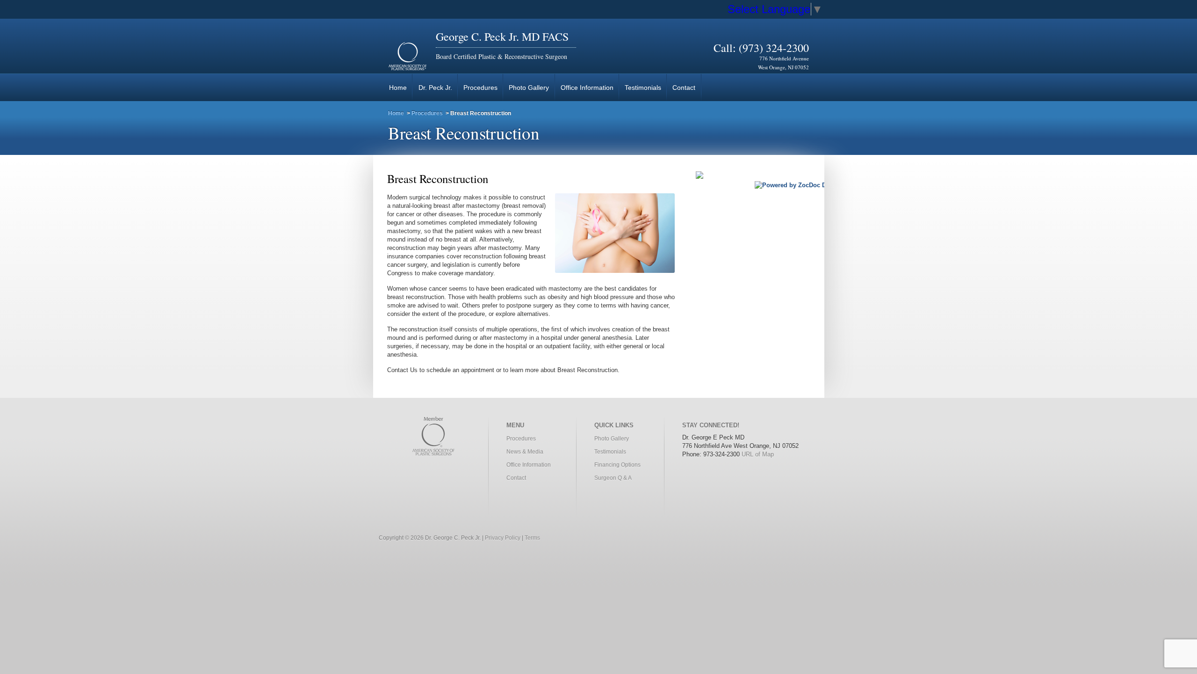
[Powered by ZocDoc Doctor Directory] (812, 185)
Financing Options (617, 465)
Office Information (587, 87)
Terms (532, 538)
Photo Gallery (529, 87)
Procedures (480, 87)
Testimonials (643, 87)
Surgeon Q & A (613, 478)
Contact (683, 87)
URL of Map (758, 454)
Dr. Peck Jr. (435, 87)
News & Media (524, 451)
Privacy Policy (502, 538)
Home (398, 87)
